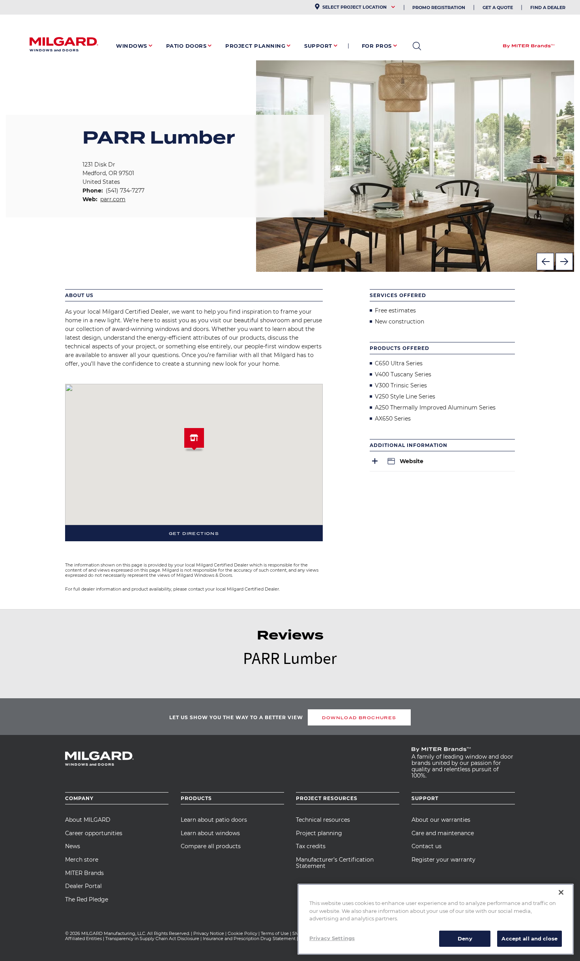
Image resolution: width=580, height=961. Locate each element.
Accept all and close (529, 938)
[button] (194, 441)
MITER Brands (84, 873)
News (72, 846)
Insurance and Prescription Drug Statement (249, 938)
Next (564, 261)
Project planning (319, 833)
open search (417, 46)
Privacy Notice (208, 933)
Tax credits (311, 846)
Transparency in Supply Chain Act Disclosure (152, 938)
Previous (545, 261)
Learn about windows (210, 833)
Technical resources (323, 820)
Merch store (81, 859)
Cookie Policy (242, 933)
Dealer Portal (83, 886)
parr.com (112, 199)
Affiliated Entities (83, 938)
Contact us (427, 846)
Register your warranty (443, 859)
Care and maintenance (443, 833)
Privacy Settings (332, 938)
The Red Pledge (86, 899)
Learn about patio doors (214, 820)
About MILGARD (87, 820)
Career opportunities (93, 833)
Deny (465, 938)
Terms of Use (275, 933)
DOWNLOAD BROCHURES (359, 717)
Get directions (194, 533)
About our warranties (441, 820)
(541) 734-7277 (125, 190)
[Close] (561, 892)
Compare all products (211, 846)
